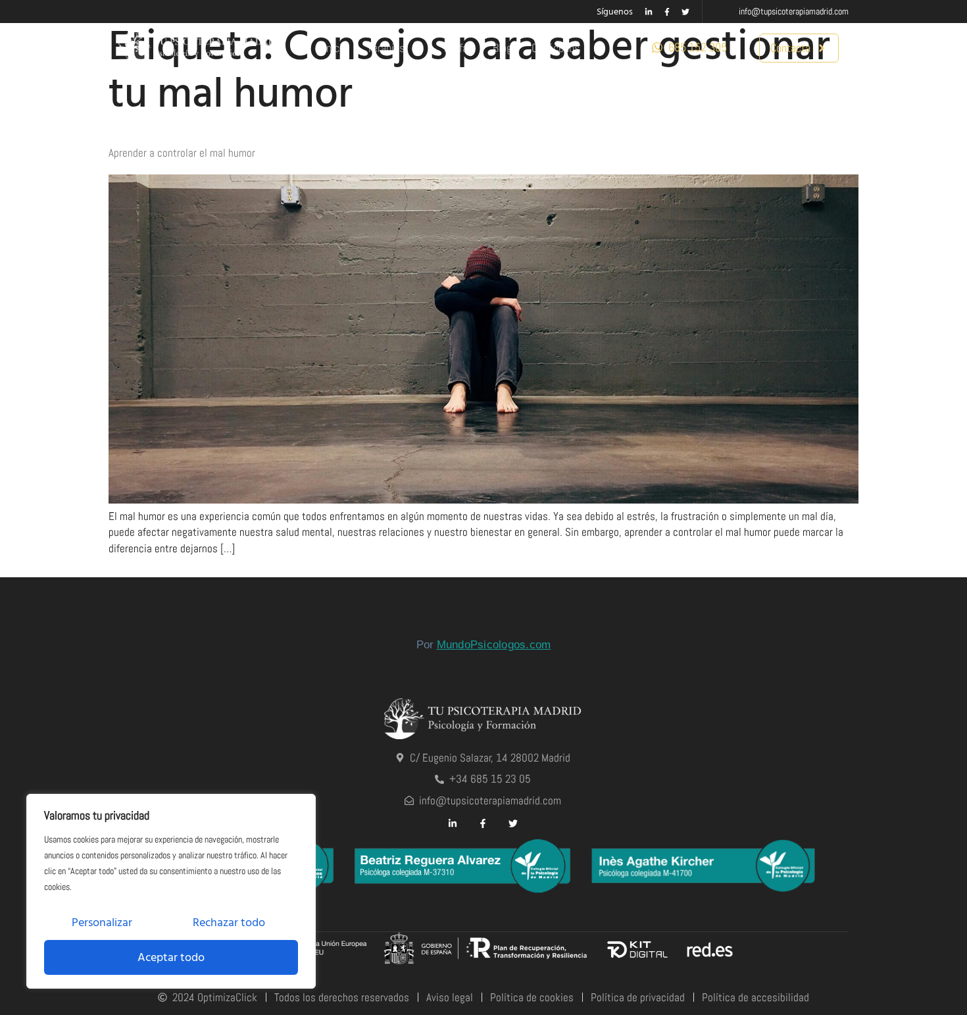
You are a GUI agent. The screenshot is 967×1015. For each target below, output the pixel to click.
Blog (502, 47)
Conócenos (556, 47)
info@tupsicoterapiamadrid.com (794, 11)
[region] (171, 891)
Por (483, 644)
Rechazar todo (229, 922)
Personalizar (102, 922)
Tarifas (458, 47)
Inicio (335, 47)
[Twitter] (685, 12)
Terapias (386, 47)
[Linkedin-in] (649, 12)
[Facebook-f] (667, 12)
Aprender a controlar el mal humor (182, 152)
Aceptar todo (171, 957)
